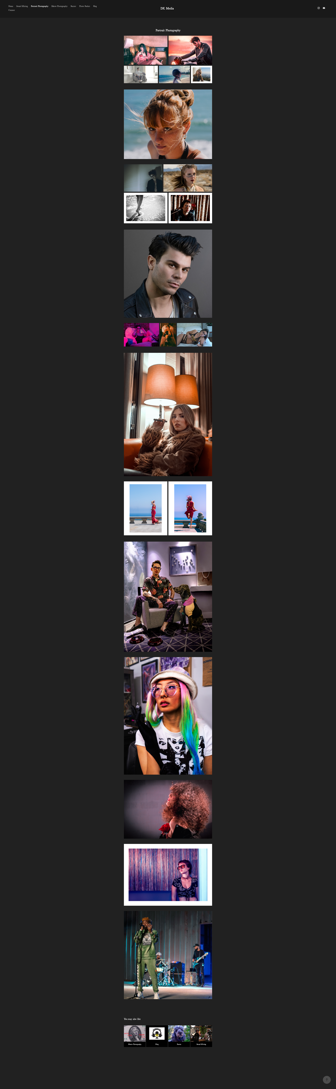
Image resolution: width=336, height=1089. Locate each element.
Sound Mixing (22, 5)
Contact (11, 9)
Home (10, 5)
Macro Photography (59, 5)
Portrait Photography (39, 5)
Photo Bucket (84, 5)
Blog (95, 5)
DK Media (167, 8)
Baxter (73, 5)
